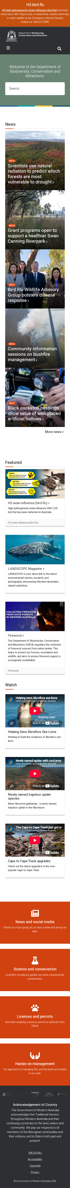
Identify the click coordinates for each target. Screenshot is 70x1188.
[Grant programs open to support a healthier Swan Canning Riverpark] (35, 219)
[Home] (26, 36)
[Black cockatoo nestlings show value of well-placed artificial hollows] (35, 397)
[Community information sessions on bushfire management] (35, 338)
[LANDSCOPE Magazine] (35, 549)
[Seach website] (59, 48)
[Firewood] (35, 616)
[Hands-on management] (35, 1065)
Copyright (35, 1166)
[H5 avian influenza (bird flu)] (35, 484)
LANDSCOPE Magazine (25, 569)
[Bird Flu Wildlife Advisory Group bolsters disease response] (35, 279)
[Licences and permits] (35, 1017)
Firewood (15, 636)
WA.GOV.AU (35, 1153)
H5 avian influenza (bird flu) (27, 503)
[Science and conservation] (35, 970)
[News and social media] (35, 923)
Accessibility (35, 1159)
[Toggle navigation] (8, 48)
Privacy (35, 1172)
